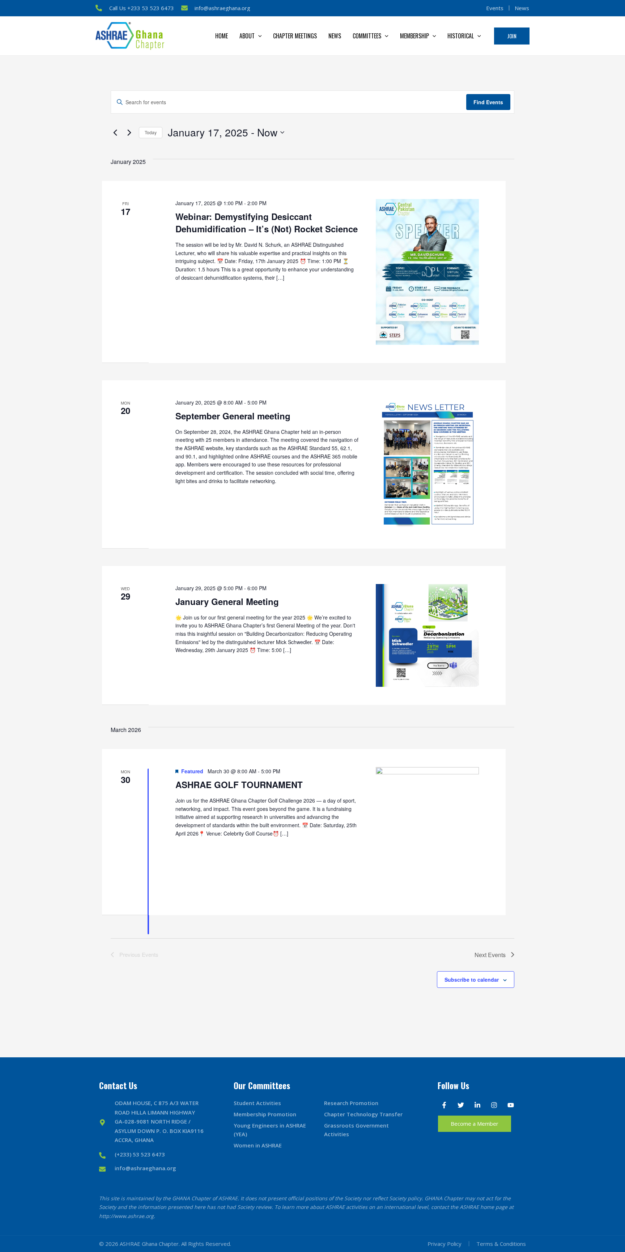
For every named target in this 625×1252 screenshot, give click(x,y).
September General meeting (232, 416)
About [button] (247, 35)
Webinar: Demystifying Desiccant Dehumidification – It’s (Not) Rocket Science (266, 222)
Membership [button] (414, 35)
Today (151, 132)
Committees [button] (367, 35)
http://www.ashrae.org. (127, 1216)
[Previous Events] (115, 132)
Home (221, 35)
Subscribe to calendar (472, 979)
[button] (258, 35)
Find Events (488, 102)
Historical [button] (460, 35)
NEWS (334, 35)
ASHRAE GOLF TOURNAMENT (239, 784)
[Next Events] (129, 132)
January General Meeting (227, 601)
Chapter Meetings (295, 35)
